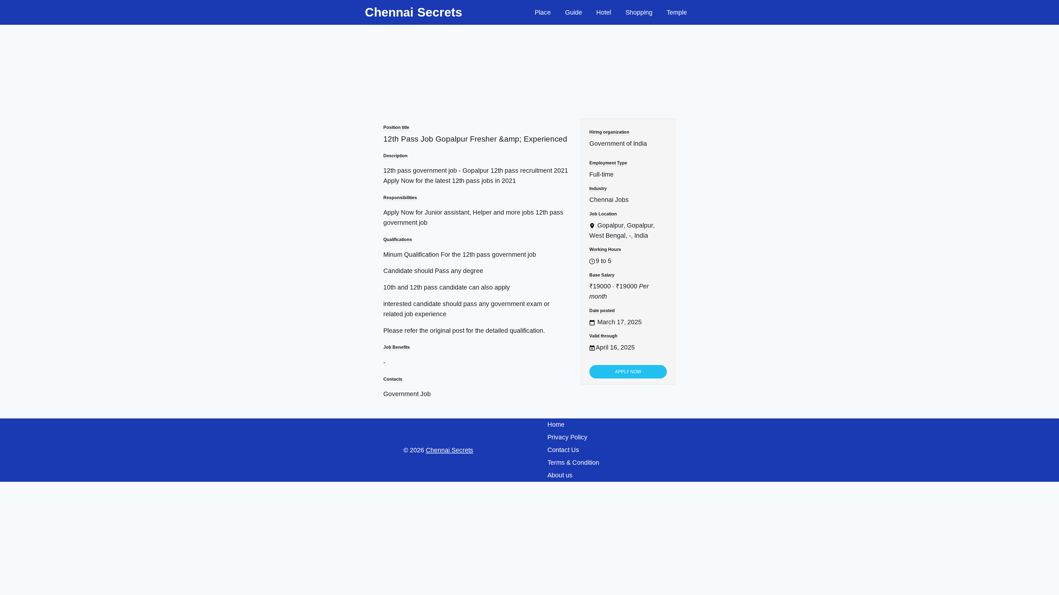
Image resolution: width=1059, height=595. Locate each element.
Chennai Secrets (449, 450)
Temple (677, 12)
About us (560, 475)
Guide (573, 12)
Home (556, 424)
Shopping (638, 12)
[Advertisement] (529, 66)
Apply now (628, 371)
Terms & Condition (573, 462)
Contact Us (563, 449)
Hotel (603, 12)
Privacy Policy (567, 437)
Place (543, 12)
